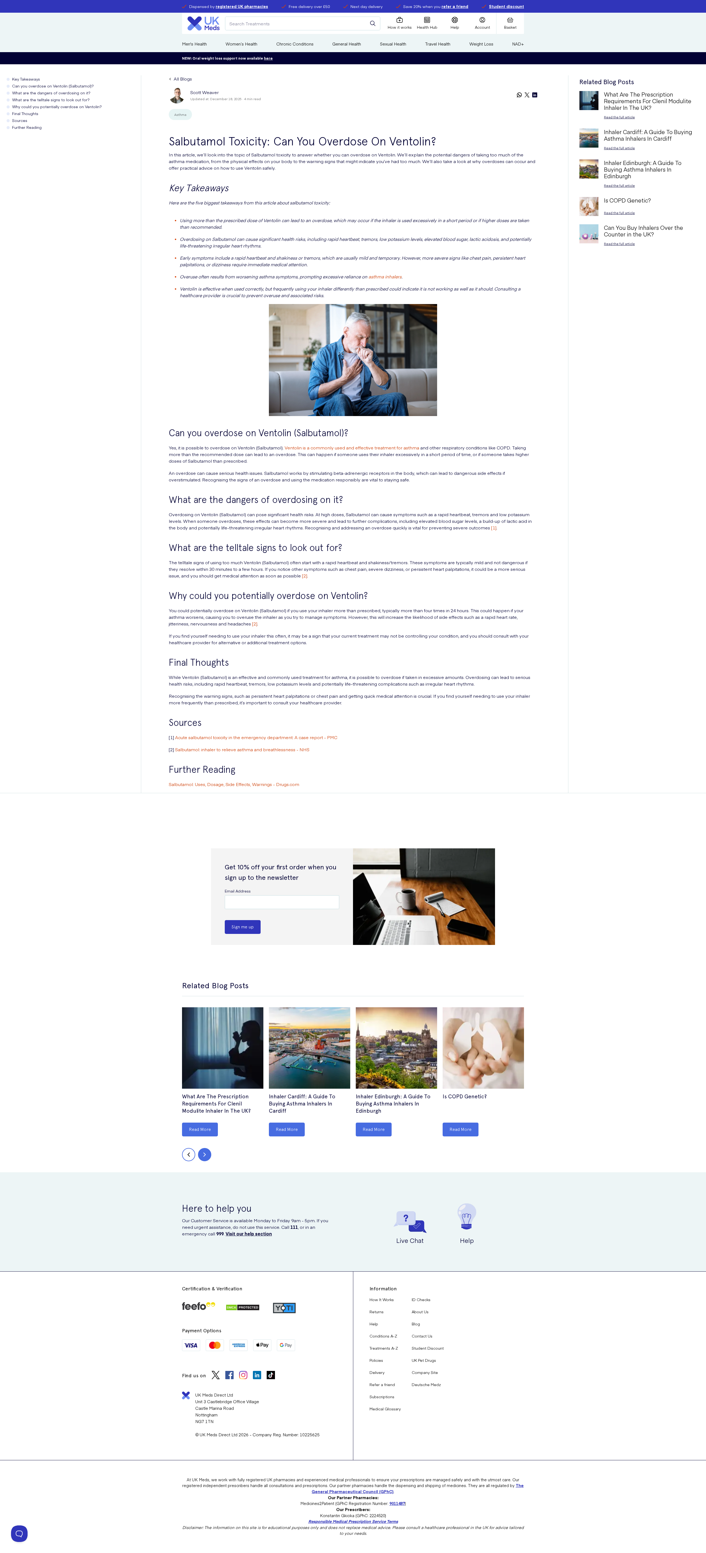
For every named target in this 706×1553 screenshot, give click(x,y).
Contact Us (422, 1336)
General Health (346, 44)
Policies (376, 1360)
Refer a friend (382, 1384)
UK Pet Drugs (424, 1360)
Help (374, 1324)
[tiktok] (271, 1376)
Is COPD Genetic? (465, 1096)
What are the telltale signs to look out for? (51, 99)
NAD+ (518, 44)
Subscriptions (382, 1397)
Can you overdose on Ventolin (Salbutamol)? (53, 86)
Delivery (377, 1372)
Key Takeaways (26, 79)
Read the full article (619, 117)
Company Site (425, 1372)
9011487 (397, 1503)
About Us (420, 1312)
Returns (377, 1312)
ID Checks (421, 1299)
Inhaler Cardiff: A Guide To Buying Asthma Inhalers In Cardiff (302, 1103)
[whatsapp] (519, 95)
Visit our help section (249, 1233)
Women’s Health (241, 44)
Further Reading (27, 127)
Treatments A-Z (384, 1348)
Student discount (506, 6)
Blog (416, 1324)
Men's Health (194, 44)
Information (383, 1288)
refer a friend (455, 6)
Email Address (238, 890)
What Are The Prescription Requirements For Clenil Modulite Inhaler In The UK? (216, 1103)
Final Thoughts (25, 113)
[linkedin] (534, 95)
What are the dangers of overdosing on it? (51, 92)
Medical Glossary (385, 1409)
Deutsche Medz (426, 1384)
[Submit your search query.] (373, 23)
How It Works (382, 1299)
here (268, 58)
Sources (19, 120)
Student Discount (428, 1348)
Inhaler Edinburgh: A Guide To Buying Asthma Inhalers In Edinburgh (393, 1103)
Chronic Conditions (295, 44)
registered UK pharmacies (242, 6)
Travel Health (437, 44)
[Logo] (204, 23)
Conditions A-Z (383, 1336)
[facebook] (229, 1376)
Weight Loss (481, 44)
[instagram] (243, 1376)
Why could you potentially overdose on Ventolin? (57, 106)
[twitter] (527, 95)
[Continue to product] (222, 1048)
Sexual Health (393, 44)
